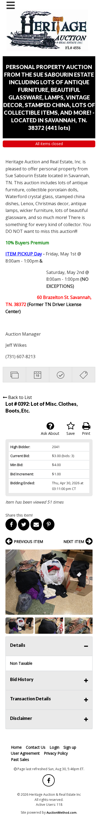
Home (16, 747)
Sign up (69, 747)
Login (54, 747)
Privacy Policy (56, 753)
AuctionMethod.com (61, 812)
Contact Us (35, 747)
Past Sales (20, 759)
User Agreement (25, 753)
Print (86, 433)
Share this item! (19, 515)
